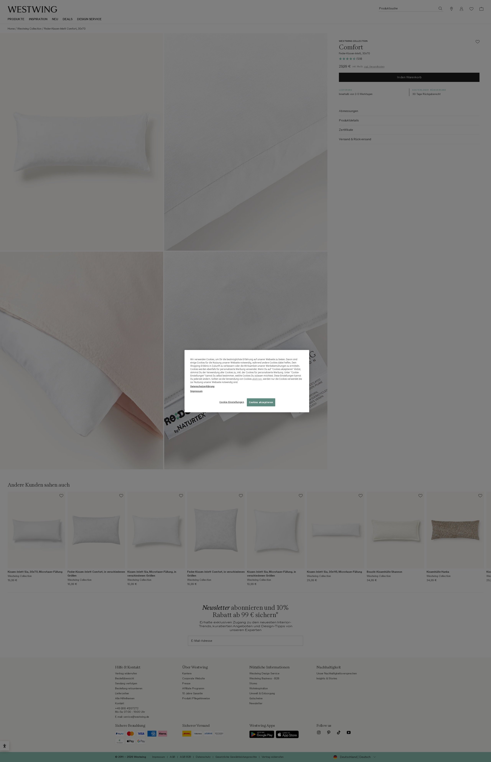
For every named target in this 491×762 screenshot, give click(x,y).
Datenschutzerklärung (202, 386)
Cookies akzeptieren (261, 402)
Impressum (196, 391)
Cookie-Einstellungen (231, 401)
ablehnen (257, 378)
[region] (247, 381)
